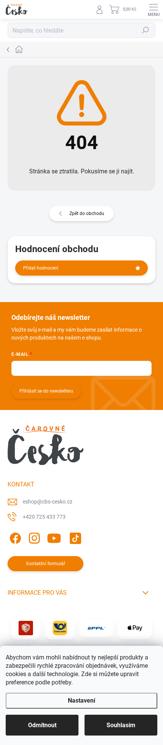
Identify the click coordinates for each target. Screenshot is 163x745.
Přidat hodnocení (40, 268)
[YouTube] (54, 536)
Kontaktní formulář (45, 563)
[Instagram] (33, 536)
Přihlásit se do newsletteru (46, 391)
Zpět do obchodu (86, 213)
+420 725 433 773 (44, 517)
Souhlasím (121, 725)
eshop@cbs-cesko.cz (47, 502)
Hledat (145, 30)
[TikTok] (74, 536)
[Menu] (153, 9)
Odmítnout (42, 725)
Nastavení (81, 700)
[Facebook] (14, 536)
